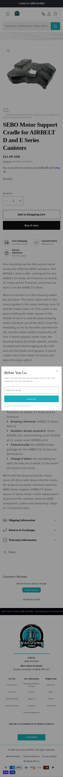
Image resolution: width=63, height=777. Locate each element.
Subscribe (31, 398)
